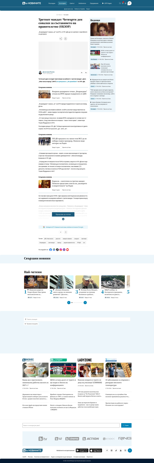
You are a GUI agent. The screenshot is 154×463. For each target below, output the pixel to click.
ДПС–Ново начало (48, 238)
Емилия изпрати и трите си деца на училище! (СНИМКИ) (90, 381)
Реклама (30, 456)
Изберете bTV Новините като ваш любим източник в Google (64, 227)
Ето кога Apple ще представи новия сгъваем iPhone (34, 406)
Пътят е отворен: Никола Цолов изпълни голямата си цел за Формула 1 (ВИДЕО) (63, 407)
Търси (126, 425)
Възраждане (43, 242)
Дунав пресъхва (68, 8)
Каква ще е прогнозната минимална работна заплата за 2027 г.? (35, 382)
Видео (88, 8)
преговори (83, 238)
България (62, 3)
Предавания (94, 3)
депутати (58, 238)
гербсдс (59, 242)
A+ (86, 72)
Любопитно (82, 3)
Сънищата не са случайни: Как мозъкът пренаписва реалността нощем (116, 395)
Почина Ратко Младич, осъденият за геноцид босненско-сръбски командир (88, 292)
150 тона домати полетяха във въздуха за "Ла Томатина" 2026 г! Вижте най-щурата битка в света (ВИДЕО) (89, 394)
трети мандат (51, 242)
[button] (68, 302)
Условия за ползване (79, 456)
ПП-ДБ (79, 242)
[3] (123, 3)
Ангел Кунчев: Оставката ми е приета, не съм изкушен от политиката (100, 104)
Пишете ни (89, 456)
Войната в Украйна (80, 8)
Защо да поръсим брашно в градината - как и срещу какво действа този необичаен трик (88, 405)
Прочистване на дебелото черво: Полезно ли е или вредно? (116, 404)
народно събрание (67, 238)
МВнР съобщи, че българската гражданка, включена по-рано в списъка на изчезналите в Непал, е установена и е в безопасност (114, 292)
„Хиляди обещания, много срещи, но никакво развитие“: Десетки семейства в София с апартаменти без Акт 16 (62, 292)
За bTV (24, 456)
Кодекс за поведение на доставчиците (61, 456)
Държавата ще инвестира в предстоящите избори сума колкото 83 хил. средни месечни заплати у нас (35, 396)
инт (84, 242)
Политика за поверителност (41, 456)
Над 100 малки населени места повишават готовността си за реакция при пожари (107, 68)
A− (82, 72)
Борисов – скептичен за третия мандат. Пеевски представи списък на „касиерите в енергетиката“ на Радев (69, 183)
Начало (60, 14)
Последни (51, 3)
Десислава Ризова (48, 72)
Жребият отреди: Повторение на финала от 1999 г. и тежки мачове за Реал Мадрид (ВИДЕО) (62, 396)
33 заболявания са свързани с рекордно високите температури (117, 382)
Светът (72, 3)
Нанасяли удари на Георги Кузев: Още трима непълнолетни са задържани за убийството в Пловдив (37, 292)
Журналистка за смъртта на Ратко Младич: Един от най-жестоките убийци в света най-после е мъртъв (101, 81)
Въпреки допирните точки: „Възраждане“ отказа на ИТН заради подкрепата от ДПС (69, 92)
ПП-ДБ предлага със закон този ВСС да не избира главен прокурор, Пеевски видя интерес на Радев (69, 140)
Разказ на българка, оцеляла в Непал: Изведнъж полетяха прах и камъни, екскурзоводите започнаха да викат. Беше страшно (102, 41)
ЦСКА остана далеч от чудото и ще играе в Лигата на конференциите (107, 53)
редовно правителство (69, 242)
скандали (76, 238)
